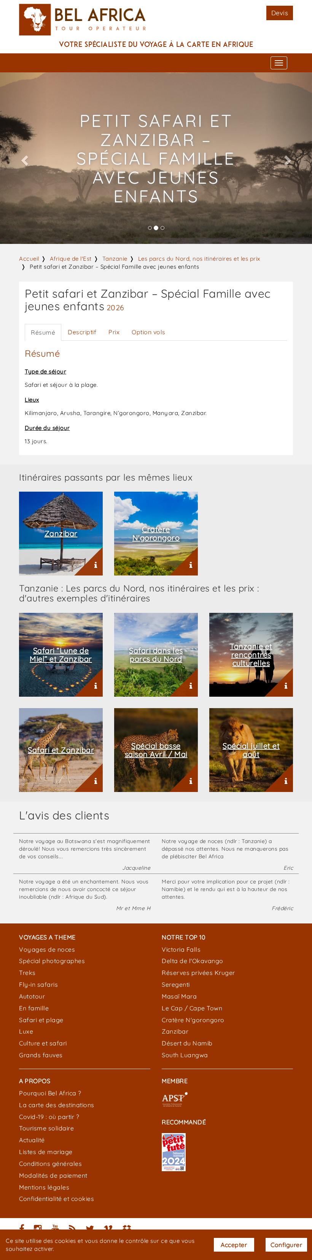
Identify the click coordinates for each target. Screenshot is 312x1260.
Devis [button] (279, 13)
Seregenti (176, 984)
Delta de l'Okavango (192, 961)
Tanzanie (114, 258)
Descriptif (82, 332)
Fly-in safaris (38, 984)
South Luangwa (185, 1055)
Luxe (26, 1031)
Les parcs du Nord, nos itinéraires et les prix (199, 258)
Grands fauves (41, 1055)
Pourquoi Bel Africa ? (50, 1093)
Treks (27, 972)
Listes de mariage (46, 1152)
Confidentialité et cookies (56, 1198)
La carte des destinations (56, 1105)
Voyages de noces (47, 949)
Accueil (29, 258)
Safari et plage (41, 1020)
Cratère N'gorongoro (193, 1020)
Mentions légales (44, 1187)
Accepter (234, 1245)
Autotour (32, 996)
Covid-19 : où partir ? (49, 1117)
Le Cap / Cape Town (192, 1008)
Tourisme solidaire (46, 1128)
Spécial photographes (52, 961)
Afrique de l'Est (71, 258)
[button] (23, 158)
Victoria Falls (181, 949)
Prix (113, 332)
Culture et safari (43, 1043)
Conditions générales (50, 1163)
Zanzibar (175, 1031)
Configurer (286, 1245)
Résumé (43, 332)
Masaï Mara (179, 996)
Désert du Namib (187, 1043)
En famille (34, 1008)
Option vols (149, 332)
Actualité (32, 1140)
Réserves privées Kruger (198, 972)
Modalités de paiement (53, 1175)
